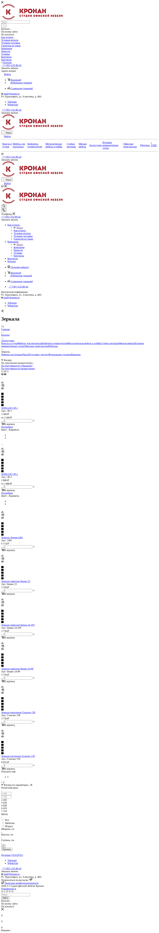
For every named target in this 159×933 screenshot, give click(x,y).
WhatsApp (12, 104)
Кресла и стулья (9, 343)
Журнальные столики (59, 354)
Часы (25, 354)
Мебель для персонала (30, 343)
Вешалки (76, 354)
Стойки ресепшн (110, 343)
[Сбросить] (3, 846)
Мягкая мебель (126, 343)
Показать (6, 849)
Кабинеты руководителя (54, 343)
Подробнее (7, 427)
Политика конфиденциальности (22, 883)
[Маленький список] (2, 374)
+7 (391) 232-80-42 (11, 65)
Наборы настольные (12, 354)
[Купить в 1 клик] (2, 385)
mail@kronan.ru (12, 93)
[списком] (5, 371)
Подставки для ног (38, 354)
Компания (19, 247)
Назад (20, 227)
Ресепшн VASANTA (12, 855)
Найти (5, 898)
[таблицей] (8, 371)
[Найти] (3, 25)
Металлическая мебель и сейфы (84, 343)
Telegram (12, 102)
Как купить (20, 230)
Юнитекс (53, 346)
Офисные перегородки (36, 346)
